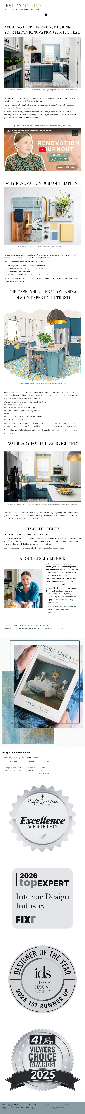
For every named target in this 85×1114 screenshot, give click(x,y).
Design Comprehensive (13, 768)
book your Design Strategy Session (45, 548)
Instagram (31, 768)
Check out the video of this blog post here (54, 126)
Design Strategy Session (16, 513)
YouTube (31, 771)
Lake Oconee (45, 771)
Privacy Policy (43, 1105)
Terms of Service (60, 1105)
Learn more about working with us (17, 548)
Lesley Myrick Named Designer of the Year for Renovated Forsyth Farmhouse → (35, 628)
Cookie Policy (51, 1105)
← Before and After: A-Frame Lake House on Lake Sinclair (26, 625)
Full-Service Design (18, 402)
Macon (45, 768)
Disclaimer (68, 1105)
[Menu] (46, 14)
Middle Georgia (44, 773)
